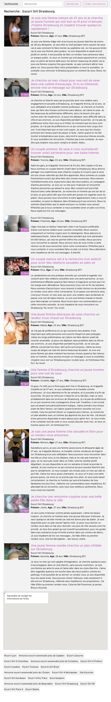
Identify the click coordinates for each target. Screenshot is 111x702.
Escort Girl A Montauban (64, 672)
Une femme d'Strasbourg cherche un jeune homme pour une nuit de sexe (67, 371)
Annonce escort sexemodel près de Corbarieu (54, 661)
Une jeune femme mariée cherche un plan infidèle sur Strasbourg (66, 547)
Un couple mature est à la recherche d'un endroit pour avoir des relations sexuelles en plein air (66, 260)
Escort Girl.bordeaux (15, 678)
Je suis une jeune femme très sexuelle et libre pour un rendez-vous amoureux (67, 433)
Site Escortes (86, 672)
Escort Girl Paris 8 (13, 689)
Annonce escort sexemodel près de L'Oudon (27, 672)
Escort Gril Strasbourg (66, 683)
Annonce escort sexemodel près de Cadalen (41, 655)
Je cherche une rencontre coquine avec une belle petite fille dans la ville (66, 498)
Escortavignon (57, 678)
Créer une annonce (95, 3)
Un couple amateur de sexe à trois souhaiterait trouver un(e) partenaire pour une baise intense (65, 150)
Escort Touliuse (30, 666)
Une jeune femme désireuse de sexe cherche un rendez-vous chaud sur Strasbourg (65, 316)
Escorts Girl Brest (50, 666)
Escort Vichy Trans (37, 678)
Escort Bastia (32, 689)
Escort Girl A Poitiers (91, 661)
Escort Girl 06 (88, 683)
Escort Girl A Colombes (16, 661)
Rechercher (72, 3)
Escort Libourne (75, 655)
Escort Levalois (12, 666)
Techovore (10, 4)
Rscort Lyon (10, 655)
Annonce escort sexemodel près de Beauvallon (28, 683)
